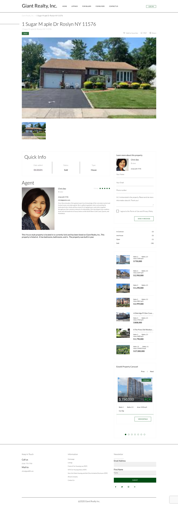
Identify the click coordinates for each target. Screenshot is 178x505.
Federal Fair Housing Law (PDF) (77, 466)
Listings (74, 6)
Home (64, 6)
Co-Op (121, 411)
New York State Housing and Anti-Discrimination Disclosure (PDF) (88, 473)
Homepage (71, 459)
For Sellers (86, 6)
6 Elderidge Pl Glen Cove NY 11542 (146, 313)
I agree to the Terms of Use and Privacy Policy (136, 211)
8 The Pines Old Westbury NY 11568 (147, 330)
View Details (143, 419)
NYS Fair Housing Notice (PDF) (77, 470)
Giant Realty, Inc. (28, 16)
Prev (143, 371)
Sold (25, 33)
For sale (146, 380)
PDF (145, 33)
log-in (151, 6)
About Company (73, 477)
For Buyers (100, 6)
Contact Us (113, 6)
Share (154, 33)
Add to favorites (132, 33)
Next (152, 371)
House (94, 170)
